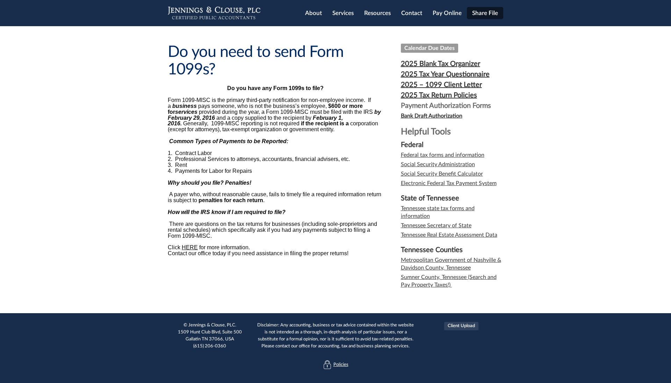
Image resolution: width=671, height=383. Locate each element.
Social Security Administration (438, 164)
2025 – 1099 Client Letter (441, 84)
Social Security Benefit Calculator (442, 174)
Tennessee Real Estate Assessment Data (449, 235)
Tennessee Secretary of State (436, 225)
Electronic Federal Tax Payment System (449, 183)
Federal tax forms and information (442, 155)
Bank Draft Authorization (431, 116)
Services (343, 13)
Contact (411, 13)
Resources (377, 13)
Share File (485, 13)
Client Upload (461, 326)
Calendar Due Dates (429, 48)
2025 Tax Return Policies (439, 95)
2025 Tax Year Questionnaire (445, 74)
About (313, 13)
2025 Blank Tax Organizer (440, 63)
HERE (190, 247)
